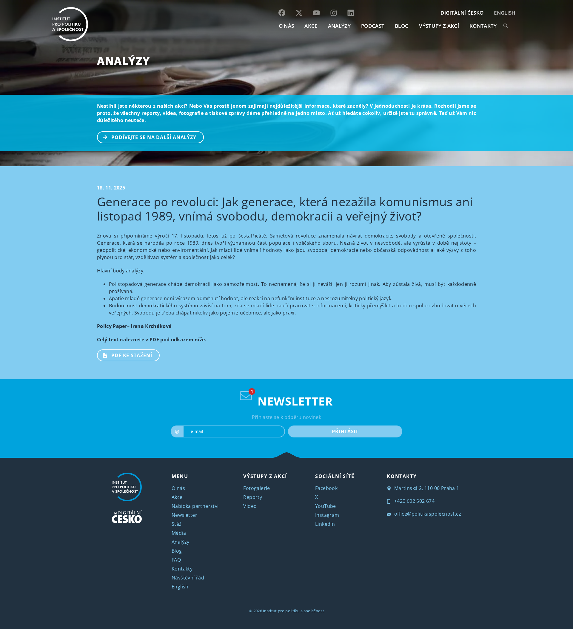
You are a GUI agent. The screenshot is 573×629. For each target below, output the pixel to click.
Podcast (372, 25)
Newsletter (184, 515)
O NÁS (286, 25)
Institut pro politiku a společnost (293, 610)
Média (179, 533)
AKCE (310, 25)
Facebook (326, 488)
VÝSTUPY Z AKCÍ (265, 476)
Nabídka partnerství (195, 506)
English (504, 12)
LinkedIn (325, 524)
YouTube (325, 506)
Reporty (252, 497)
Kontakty (182, 568)
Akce (177, 497)
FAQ (176, 559)
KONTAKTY (483, 25)
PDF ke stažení (131, 355)
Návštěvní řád (188, 577)
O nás (178, 488)
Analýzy (339, 25)
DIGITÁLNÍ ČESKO (461, 12)
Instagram (327, 515)
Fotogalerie (256, 488)
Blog (177, 551)
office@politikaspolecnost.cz (427, 514)
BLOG (402, 25)
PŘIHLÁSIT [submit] (345, 431)
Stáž (177, 524)
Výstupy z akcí (439, 25)
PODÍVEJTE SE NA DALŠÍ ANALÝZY (153, 137)
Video (250, 506)
